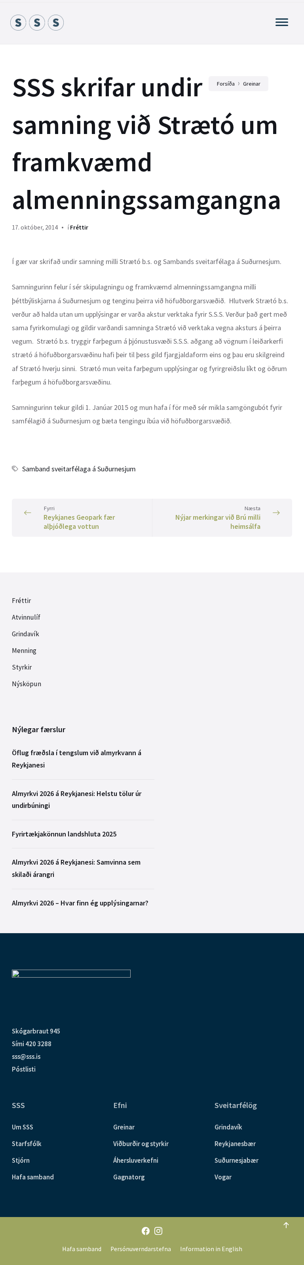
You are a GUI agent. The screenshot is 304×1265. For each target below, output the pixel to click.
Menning (24, 650)
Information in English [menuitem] (211, 1249)
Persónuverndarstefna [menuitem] (140, 1249)
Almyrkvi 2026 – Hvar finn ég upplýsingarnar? (80, 902)
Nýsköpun (26, 683)
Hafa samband (33, 1177)
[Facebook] (146, 1231)
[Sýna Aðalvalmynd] (282, 22)
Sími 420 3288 (31, 1043)
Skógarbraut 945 (36, 1031)
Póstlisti (24, 1069)
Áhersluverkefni (135, 1160)
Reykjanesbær (235, 1143)
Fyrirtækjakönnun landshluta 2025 (64, 833)
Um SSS (22, 1127)
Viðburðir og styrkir (141, 1143)
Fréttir (79, 227)
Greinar (124, 1127)
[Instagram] (158, 1231)
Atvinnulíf (26, 617)
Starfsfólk (27, 1143)
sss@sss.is (26, 1056)
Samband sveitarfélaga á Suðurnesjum (79, 468)
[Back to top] (286, 1225)
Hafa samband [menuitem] (81, 1249)
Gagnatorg (128, 1177)
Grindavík (25, 634)
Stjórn (21, 1160)
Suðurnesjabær (236, 1160)
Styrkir (22, 667)
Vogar (223, 1177)
